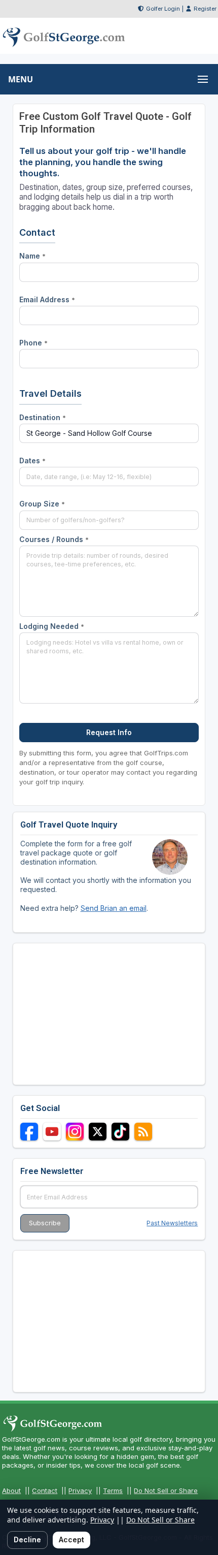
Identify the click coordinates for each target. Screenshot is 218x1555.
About (11, 1490)
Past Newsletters (172, 1223)
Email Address (47, 299)
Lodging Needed (51, 626)
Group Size (42, 503)
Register (205, 8)
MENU (20, 79)
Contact (44, 1490)
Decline (27, 1539)
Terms (113, 1490)
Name (32, 255)
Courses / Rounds (54, 539)
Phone (33, 342)
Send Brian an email (114, 908)
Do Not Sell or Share (166, 1490)
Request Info (109, 732)
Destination (42, 417)
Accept (71, 1539)
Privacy (80, 1490)
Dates (32, 460)
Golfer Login (163, 8)
